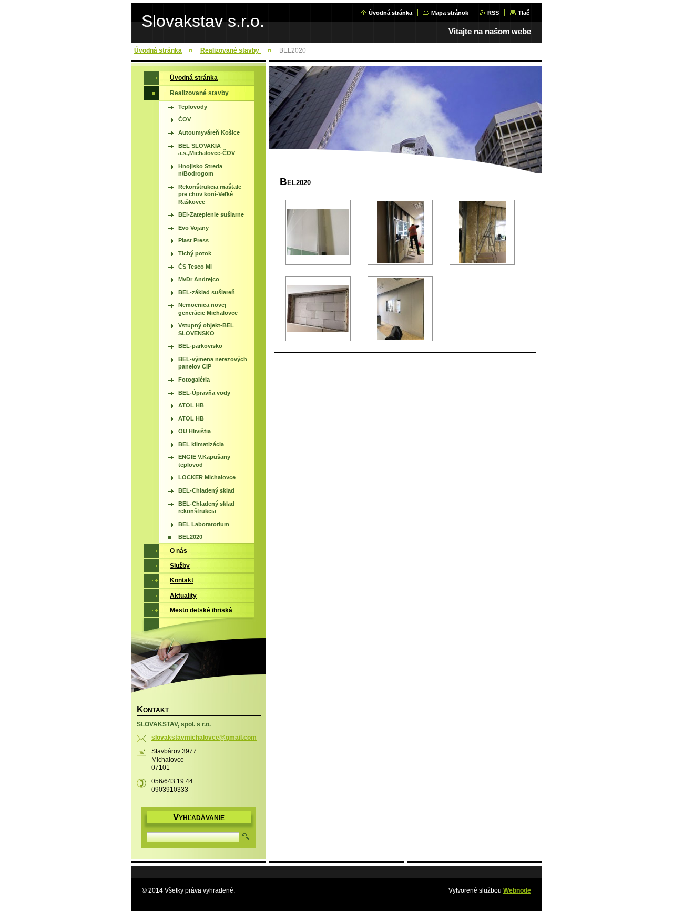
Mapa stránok (449, 12)
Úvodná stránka (390, 12)
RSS (493, 12)
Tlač (523, 12)
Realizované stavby (230, 50)
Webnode (517, 890)
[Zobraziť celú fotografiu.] (318, 232)
